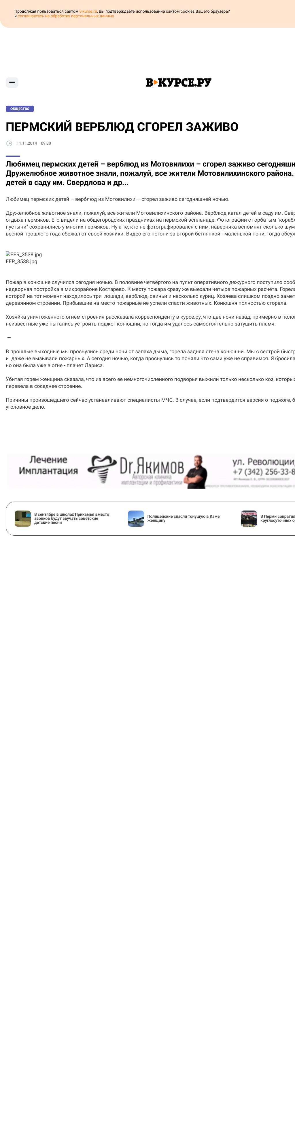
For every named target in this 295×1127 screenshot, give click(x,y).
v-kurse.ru (88, 11)
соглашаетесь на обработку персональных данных (66, 16)
